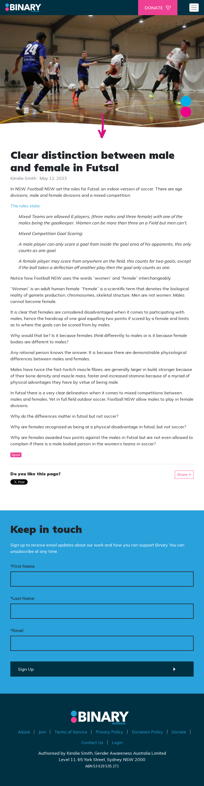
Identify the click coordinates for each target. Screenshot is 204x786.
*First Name (22, 566)
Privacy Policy (109, 731)
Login (117, 742)
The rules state (25, 205)
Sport (16, 455)
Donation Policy (147, 731)
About (24, 731)
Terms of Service (70, 731)
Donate (179, 731)
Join (42, 731)
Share (182, 474)
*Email (16, 630)
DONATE (154, 7)
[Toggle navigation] (194, 7)
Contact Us (92, 742)
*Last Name (22, 598)
